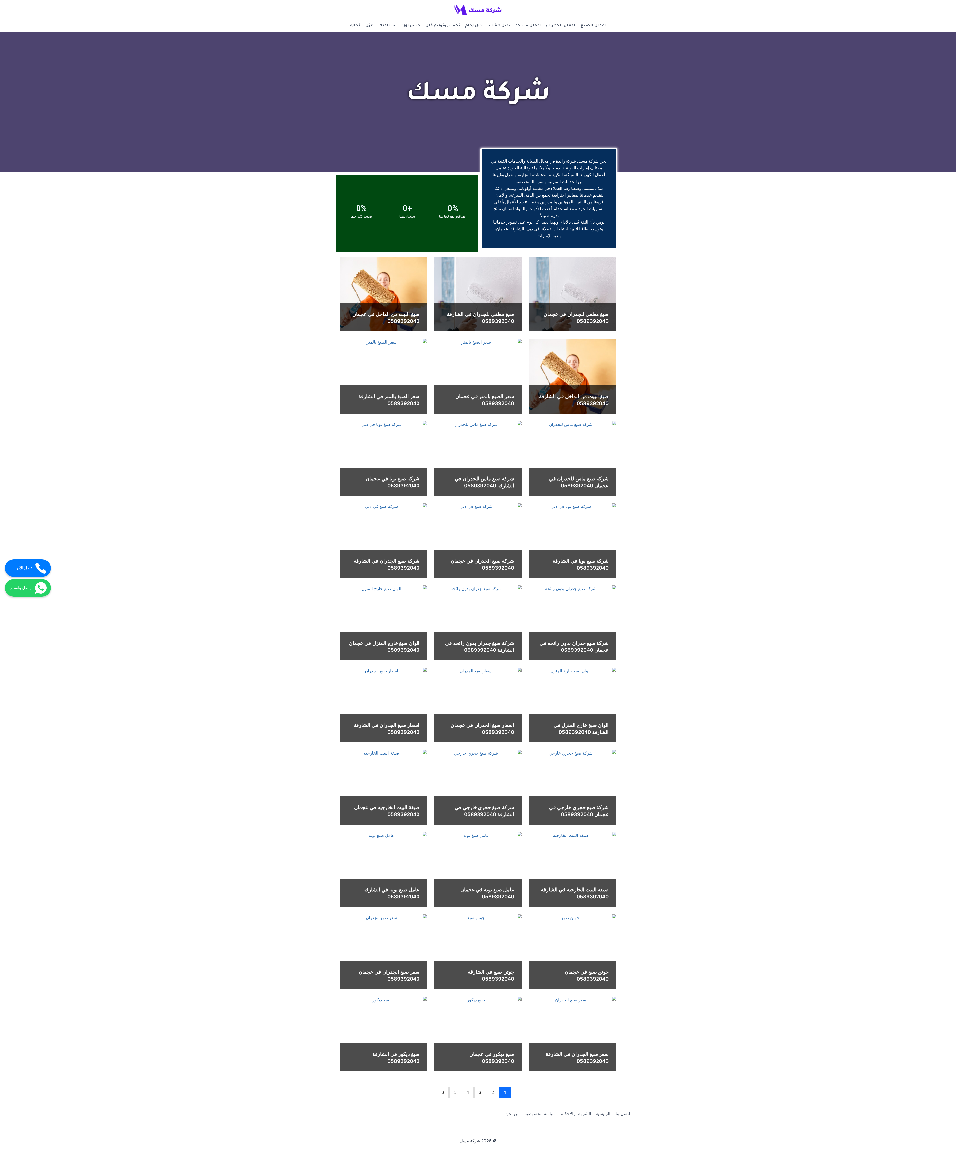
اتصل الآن (25, 568)
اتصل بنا (623, 1113)
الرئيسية (603, 1113)
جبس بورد (411, 26)
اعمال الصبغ (593, 26)
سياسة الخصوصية (540, 1113)
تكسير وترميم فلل (442, 26)
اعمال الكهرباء (560, 26)
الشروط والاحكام (576, 1113)
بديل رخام (474, 26)
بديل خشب (499, 26)
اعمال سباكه (528, 26)
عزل (369, 26)
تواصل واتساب (21, 588)
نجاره (355, 26)
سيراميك (387, 26)
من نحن (512, 1113)
